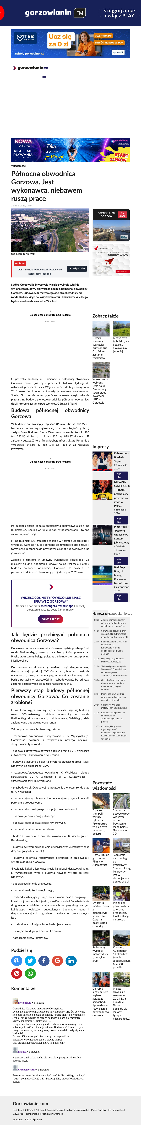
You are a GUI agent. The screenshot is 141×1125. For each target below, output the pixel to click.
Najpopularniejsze (120, 613)
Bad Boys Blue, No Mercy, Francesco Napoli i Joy (121, 575)
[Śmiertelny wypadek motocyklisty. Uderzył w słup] (101, 938)
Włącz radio (79, 268)
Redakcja (17, 1110)
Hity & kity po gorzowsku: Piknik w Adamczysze (112, 660)
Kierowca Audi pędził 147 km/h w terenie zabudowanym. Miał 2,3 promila (113, 717)
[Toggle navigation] (44, 77)
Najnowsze (100, 613)
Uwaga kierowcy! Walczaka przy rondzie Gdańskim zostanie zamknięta (100, 348)
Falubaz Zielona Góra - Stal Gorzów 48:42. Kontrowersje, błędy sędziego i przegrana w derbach (114, 648)
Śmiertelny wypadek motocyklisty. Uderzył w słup (114, 706)
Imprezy (101, 447)
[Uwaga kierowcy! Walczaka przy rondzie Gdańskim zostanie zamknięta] (101, 329)
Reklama (28, 1110)
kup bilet (119, 476)
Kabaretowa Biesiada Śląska (121, 457)
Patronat (40, 1110)
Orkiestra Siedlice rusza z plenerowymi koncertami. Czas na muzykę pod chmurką (113, 685)
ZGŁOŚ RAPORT (50, 619)
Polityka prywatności (52, 1114)
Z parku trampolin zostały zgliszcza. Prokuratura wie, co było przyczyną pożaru (113, 623)
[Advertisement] (70, 112)
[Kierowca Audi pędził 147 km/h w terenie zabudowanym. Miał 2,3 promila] (121, 938)
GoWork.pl (18, 1114)
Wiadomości (18, 166)
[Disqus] (50, 1040)
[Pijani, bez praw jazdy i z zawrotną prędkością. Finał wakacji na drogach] (121, 893)
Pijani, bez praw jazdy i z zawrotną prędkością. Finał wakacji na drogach (113, 697)
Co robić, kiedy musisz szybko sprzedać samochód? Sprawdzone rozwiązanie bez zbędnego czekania (114, 732)
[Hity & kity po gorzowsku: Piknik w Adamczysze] (101, 845)
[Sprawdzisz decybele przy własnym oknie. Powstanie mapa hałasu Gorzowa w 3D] (121, 801)
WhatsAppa (65, 606)
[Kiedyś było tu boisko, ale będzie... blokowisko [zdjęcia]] (121, 329)
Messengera (49, 606)
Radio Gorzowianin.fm (77, 1110)
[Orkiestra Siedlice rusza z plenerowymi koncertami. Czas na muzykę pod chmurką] (101, 893)
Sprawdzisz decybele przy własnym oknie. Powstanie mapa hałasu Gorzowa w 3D (114, 634)
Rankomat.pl (32, 1114)
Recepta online (116, 1110)
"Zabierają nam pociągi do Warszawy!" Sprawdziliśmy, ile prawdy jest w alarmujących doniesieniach (114, 671)
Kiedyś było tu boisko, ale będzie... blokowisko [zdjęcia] (121, 345)
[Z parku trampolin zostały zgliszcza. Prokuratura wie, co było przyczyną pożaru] (101, 801)
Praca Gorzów (98, 1110)
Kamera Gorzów (55, 1110)
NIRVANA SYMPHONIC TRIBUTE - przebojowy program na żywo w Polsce (122, 494)
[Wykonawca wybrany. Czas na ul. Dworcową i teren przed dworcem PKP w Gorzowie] (101, 370)
